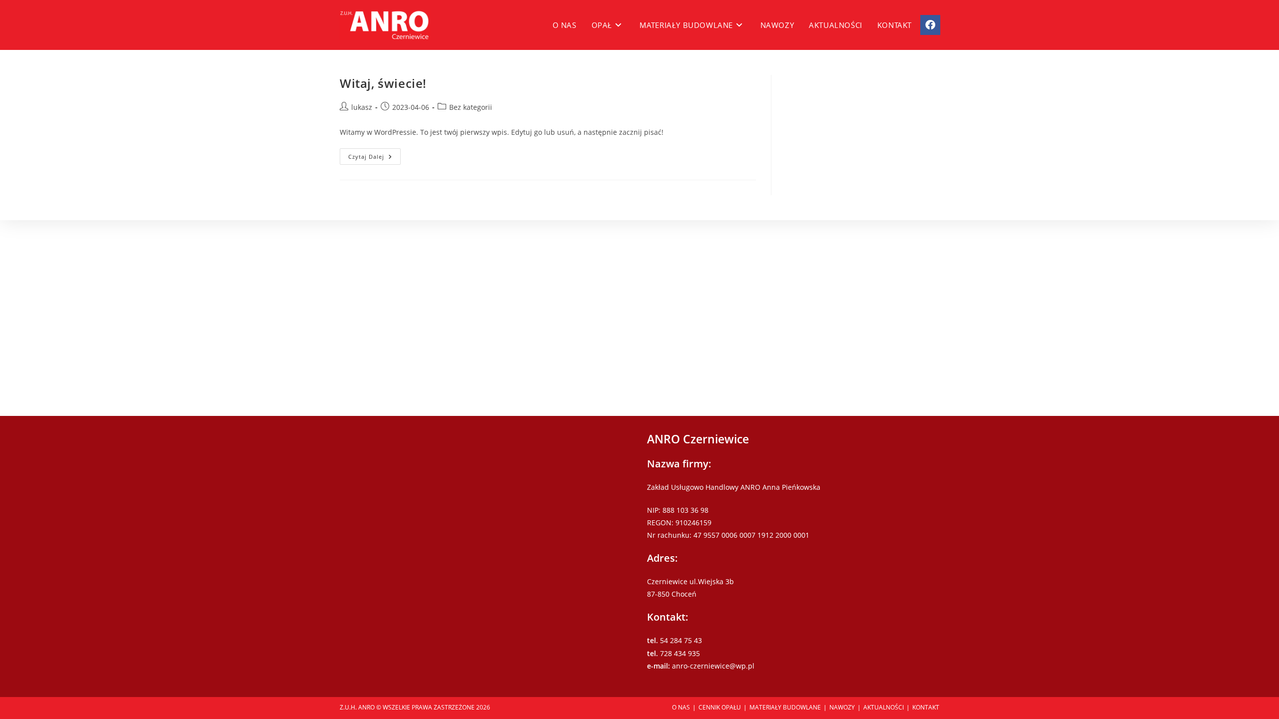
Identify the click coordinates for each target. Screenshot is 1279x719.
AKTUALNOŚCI (883, 707)
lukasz (361, 107)
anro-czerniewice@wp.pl (713, 666)
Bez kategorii (470, 107)
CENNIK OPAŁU (719, 707)
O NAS (681, 707)
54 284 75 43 (681, 640)
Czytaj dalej (374, 158)
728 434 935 (680, 653)
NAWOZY (842, 707)
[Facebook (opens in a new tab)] (930, 25)
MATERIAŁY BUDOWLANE (785, 707)
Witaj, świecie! (383, 83)
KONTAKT (925, 707)
